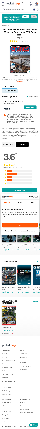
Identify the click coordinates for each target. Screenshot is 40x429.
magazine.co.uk (24, 409)
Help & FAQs (23, 353)
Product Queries (6, 402)
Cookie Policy (6, 391)
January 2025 (22, 245)
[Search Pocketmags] (4, 10)
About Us (22, 402)
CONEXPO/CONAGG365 (8, 287)
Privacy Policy (6, 377)
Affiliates (4, 406)
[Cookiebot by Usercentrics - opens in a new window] (29, 196)
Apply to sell (5, 418)
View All (35, 262)
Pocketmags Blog (7, 367)
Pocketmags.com (25, 406)
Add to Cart (9, 250)
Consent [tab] (7, 202)
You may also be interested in (9, 301)
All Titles (4, 353)
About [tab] (33, 202)
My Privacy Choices (7, 394)
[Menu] (3, 3)
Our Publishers (6, 371)
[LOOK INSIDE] (20, 72)
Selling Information (7, 415)
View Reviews (19, 190)
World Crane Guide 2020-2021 (23, 287)
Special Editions (9, 262)
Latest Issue (6, 25)
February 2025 (7, 245)
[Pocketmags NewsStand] (12, 4)
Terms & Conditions (7, 387)
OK (20, 225)
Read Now (30, 107)
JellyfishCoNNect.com (26, 412)
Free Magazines (6, 364)
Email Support (24, 357)
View (3, 250)
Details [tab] (20, 202)
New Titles (5, 357)
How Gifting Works (25, 366)
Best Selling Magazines (8, 360)
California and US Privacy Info (9, 382)
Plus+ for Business (7, 374)
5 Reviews (25, 41)
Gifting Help (23, 369)
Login (3, 421)
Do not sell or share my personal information (20, 231)
